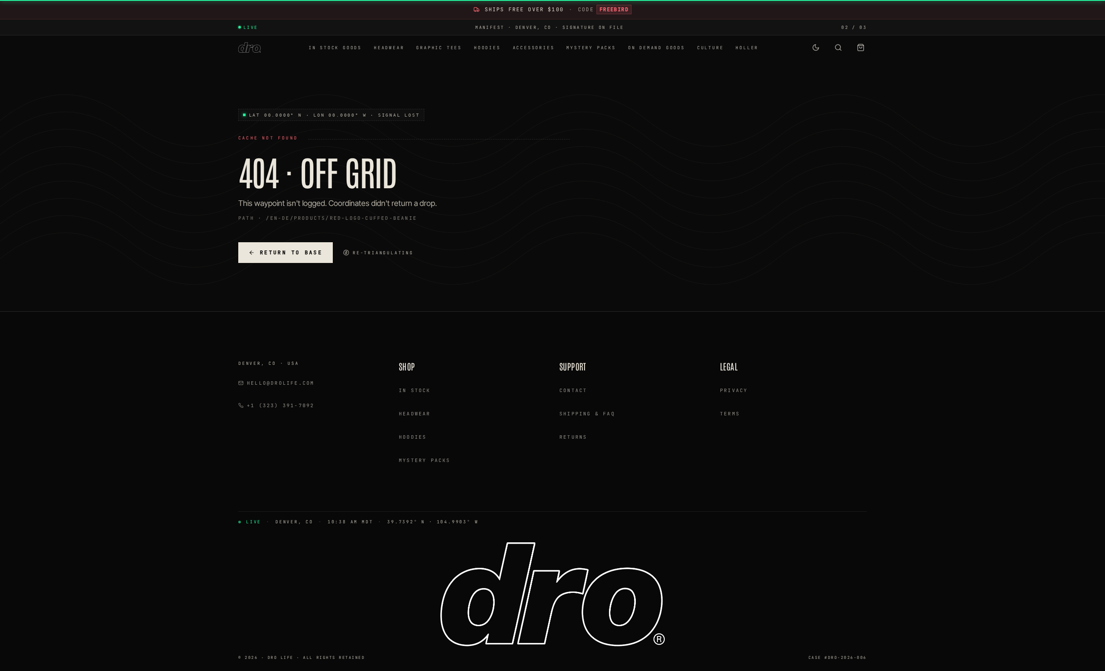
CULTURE (710, 48)
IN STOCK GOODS (335, 48)
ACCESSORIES (534, 48)
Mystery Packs (425, 460)
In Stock (415, 390)
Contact (573, 390)
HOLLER (747, 48)
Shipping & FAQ (587, 414)
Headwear (415, 414)
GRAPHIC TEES (439, 48)
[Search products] (838, 47)
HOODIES (487, 48)
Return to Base (291, 252)
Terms (730, 414)
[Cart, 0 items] (860, 47)
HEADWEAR (389, 48)
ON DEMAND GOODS (656, 48)
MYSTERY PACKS (591, 48)
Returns (573, 437)
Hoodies (412, 437)
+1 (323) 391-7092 (280, 405)
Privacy (734, 390)
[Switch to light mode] (815, 47)
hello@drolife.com (280, 383)
